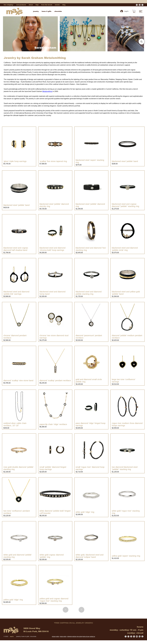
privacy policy (55, 636)
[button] (134, 11)
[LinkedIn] (134, 636)
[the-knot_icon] (142, 5)
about (31, 5)
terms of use (86, 636)
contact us (92, 636)
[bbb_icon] (142, 636)
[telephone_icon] (139, 636)
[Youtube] (137, 636)
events (57, 5)
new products (21, 5)
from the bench (46, 5)
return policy (63, 636)
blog (63, 5)
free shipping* (9, 5)
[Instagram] (137, 5)
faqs (37, 5)
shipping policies (71, 636)
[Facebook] (139, 5)
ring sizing (79, 636)
